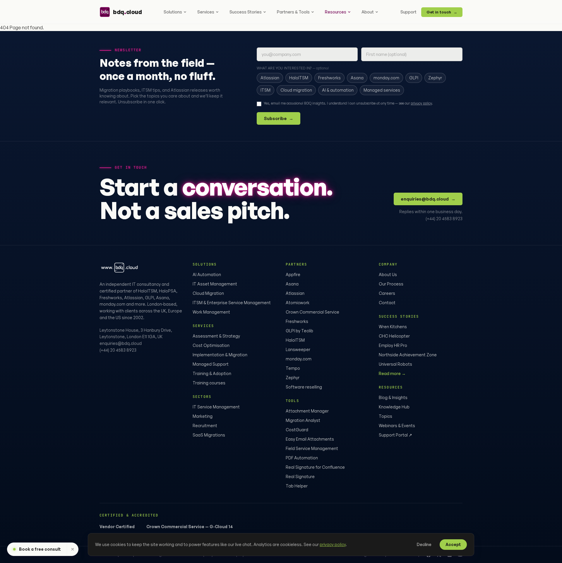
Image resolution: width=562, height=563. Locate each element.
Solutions (173, 11)
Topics (385, 416)
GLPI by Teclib (299, 330)
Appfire (293, 274)
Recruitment (205, 425)
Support (408, 11)
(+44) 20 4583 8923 (444, 218)
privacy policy (421, 103)
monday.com (298, 358)
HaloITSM (295, 340)
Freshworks (297, 321)
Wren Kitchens (393, 326)
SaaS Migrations (209, 434)
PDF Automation (302, 457)
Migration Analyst (303, 420)
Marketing (203, 416)
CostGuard (297, 429)
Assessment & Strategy (216, 335)
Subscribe (279, 118)
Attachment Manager (307, 410)
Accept (453, 544)
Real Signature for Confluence (315, 467)
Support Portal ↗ (395, 434)
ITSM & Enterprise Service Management (232, 302)
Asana (292, 283)
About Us (388, 274)
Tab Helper (297, 485)
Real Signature (300, 476)
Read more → (392, 373)
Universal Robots (395, 364)
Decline (424, 544)
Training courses (209, 382)
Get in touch (441, 12)
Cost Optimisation (211, 345)
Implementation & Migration (220, 354)
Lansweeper (298, 349)
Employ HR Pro (393, 345)
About (367, 11)
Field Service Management (312, 448)
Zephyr (292, 377)
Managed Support (211, 364)
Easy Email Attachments (310, 439)
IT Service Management (216, 406)
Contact (387, 302)
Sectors (202, 396)
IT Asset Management (215, 283)
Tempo (293, 368)
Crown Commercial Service (312, 311)
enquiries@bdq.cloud (428, 199)
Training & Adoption (212, 373)
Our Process (391, 283)
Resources (335, 11)
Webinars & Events (397, 425)
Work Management (211, 311)
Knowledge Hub (394, 406)
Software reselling (304, 386)
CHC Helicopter (394, 335)
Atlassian (295, 293)
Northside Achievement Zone (408, 354)
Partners (296, 264)
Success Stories (245, 11)
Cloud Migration (208, 293)
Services (205, 11)
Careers (387, 293)
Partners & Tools (293, 11)
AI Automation (207, 274)
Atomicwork (297, 302)
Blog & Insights (393, 397)
